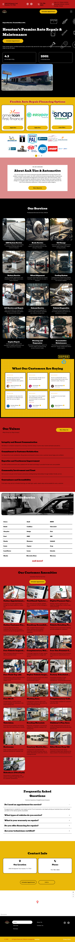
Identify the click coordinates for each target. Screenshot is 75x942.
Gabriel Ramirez (59, 405)
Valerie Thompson (15, 385)
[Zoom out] (73, 894)
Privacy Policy (67, 939)
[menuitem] (22, 922)
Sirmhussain (36, 385)
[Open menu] (71, 11)
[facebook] (28, 4)
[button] (38, 902)
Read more (9, 382)
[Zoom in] (73, 892)
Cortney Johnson (15, 405)
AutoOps (37, 939)
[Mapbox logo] (3, 914)
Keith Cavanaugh (59, 385)
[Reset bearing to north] (73, 896)
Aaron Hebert (37, 405)
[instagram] (31, 4)
